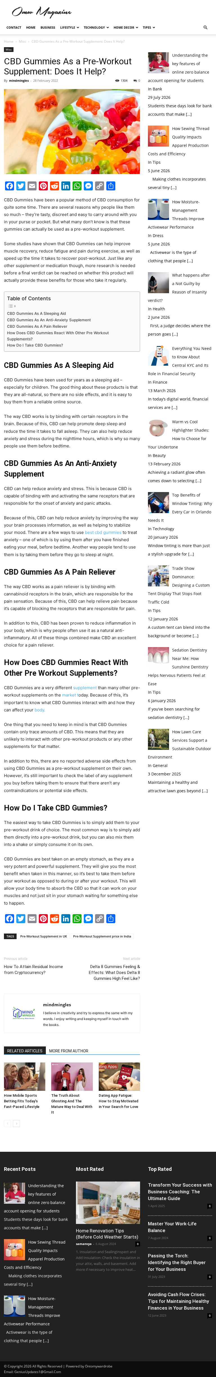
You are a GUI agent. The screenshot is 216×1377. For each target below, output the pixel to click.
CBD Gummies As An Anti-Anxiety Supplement (49, 320)
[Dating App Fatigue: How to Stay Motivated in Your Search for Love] (119, 1076)
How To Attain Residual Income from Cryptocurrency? (33, 969)
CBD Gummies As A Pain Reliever (37, 326)
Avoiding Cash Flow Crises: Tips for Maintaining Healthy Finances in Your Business (178, 1301)
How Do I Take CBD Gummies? (35, 345)
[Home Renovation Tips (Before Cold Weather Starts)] (108, 1203)
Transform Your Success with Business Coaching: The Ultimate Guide (180, 1191)
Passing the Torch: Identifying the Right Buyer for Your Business (177, 1262)
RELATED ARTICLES (24, 1051)
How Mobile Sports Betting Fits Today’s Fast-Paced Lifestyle (22, 1101)
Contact (13, 27)
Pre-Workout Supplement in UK (43, 936)
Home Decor (124, 27)
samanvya (84, 1244)
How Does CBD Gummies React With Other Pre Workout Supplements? (58, 336)
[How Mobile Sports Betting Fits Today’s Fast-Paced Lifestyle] (24, 1076)
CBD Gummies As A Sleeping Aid (36, 313)
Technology (94, 27)
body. (39, 710)
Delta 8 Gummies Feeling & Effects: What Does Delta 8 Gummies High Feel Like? (114, 972)
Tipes (147, 27)
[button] (205, 27)
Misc (22, 41)
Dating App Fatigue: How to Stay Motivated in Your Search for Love (118, 1101)
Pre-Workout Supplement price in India (102, 936)
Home (30, 27)
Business (47, 27)
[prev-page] (7, 1123)
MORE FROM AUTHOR (68, 1051)
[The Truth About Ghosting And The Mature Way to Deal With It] (72, 1076)
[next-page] (16, 1123)
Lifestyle (67, 27)
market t (70, 695)
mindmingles (19, 80)
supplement (85, 687)
